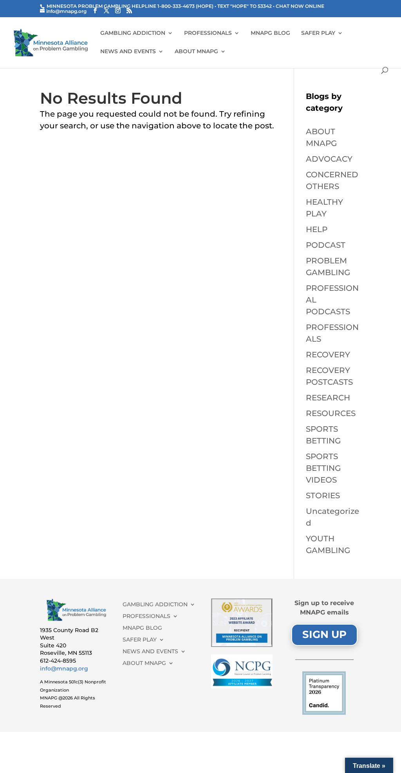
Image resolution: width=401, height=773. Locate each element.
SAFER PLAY (318, 33)
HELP (316, 229)
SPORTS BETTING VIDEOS (323, 468)
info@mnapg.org (64, 668)
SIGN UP (324, 634)
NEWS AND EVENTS (128, 52)
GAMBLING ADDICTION (132, 33)
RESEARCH (328, 397)
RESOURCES (331, 413)
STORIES (323, 495)
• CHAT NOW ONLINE (298, 6)
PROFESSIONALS (208, 33)
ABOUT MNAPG (196, 52)
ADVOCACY (329, 159)
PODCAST (325, 245)
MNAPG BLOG (270, 33)
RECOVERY (328, 354)
